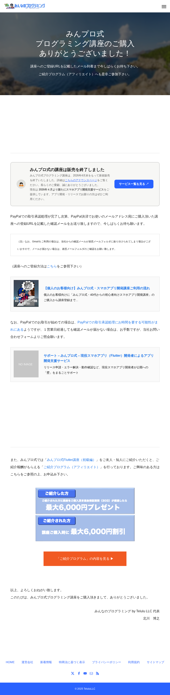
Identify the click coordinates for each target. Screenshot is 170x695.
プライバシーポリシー (106, 662)
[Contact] (91, 673)
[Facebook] (79, 673)
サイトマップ (155, 662)
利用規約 (134, 662)
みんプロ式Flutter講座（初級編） (71, 460)
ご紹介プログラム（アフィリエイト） (72, 467)
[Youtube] (85, 673)
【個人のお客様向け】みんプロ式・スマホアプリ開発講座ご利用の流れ (97, 288)
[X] (72, 673)
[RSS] (97, 673)
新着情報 (46, 662)
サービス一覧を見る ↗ (134, 183)
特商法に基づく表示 (72, 662)
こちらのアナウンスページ (81, 180)
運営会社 (27, 662)
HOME (10, 662)
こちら (52, 266)
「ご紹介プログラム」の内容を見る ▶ (85, 558)
